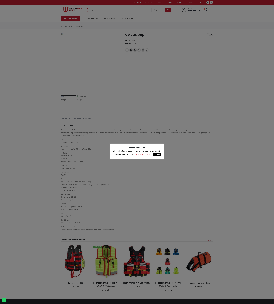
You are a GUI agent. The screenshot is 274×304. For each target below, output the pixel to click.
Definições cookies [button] (142, 154)
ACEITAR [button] (157, 155)
